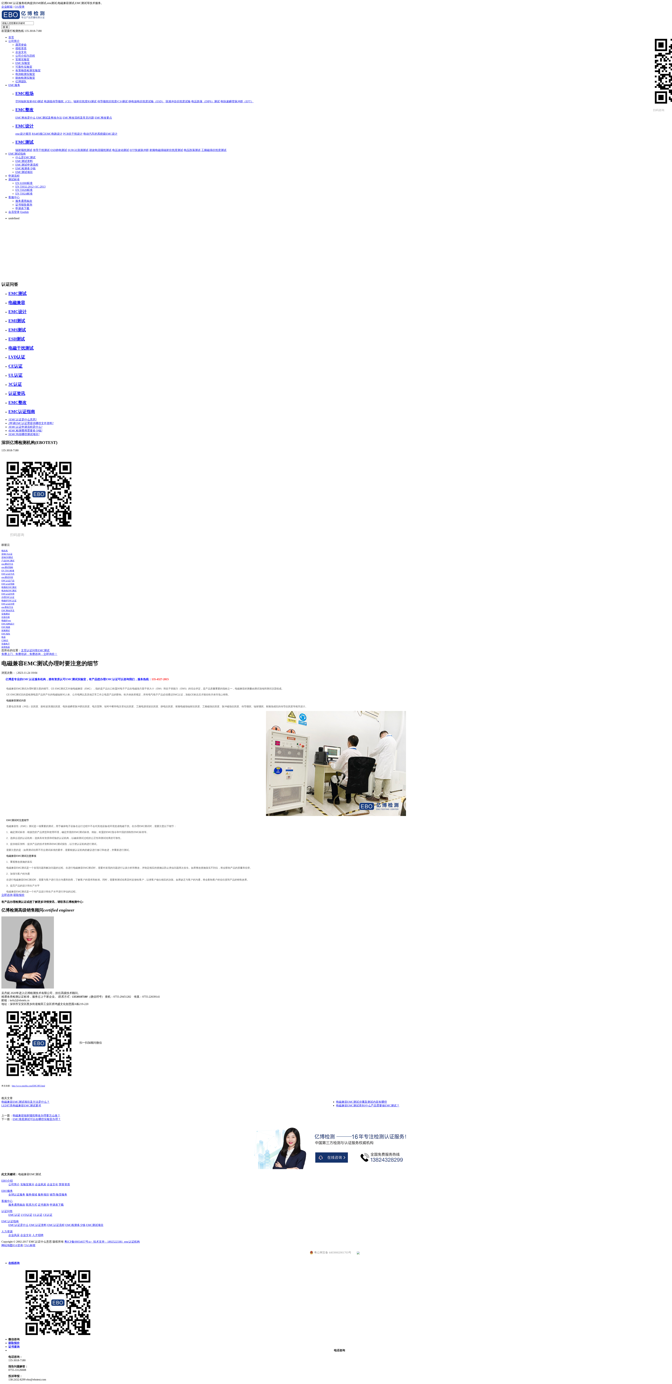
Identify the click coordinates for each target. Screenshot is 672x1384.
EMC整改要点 (103, 117)
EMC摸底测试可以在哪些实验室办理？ (37, 1119)
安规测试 (5, 614)
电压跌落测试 (192, 150)
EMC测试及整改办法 (49, 117)
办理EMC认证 (7, 597)
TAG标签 (30, 1245)
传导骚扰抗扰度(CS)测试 (112, 101)
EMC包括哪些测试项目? (24, 434)
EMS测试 (17, 330)
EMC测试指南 (17, 153)
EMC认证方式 (7, 574)
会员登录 (14, 212)
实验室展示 (27, 1184)
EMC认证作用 (7, 594)
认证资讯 (16, 393)
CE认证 (15, 366)
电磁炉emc (6, 620)
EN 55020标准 (24, 189)
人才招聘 (37, 1235)
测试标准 (14, 179)
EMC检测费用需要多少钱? (25, 430)
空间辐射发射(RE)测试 (29, 101)
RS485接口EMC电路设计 (47, 133)
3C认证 (15, 384)
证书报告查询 (23, 204)
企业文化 (21, 52)
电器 (3, 637)
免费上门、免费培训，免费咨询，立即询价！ (29, 654)
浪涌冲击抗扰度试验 (178, 101)
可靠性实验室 (23, 66)
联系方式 (31, 1204)
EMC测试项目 (24, 172)
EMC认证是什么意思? (22, 419)
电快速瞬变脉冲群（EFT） (237, 101)
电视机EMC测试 (8, 587)
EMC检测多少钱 (25, 168)
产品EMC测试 (7, 560)
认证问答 (32, 650)
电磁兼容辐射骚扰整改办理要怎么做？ (36, 1115)
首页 (11, 37)
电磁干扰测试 (21, 348)
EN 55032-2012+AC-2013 (30, 186)
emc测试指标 (7, 567)
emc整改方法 (7, 607)
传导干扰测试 (41, 150)
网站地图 (7, 1245)
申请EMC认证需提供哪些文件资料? (31, 423)
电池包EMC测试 (8, 590)
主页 (24, 650)
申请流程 (14, 175)
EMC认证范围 (7, 584)
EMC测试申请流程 (26, 164)
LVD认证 (16, 357)
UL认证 (15, 375)
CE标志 (4, 640)
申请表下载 (22, 208)
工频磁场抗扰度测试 (213, 150)
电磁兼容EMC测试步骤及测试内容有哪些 (361, 1101)
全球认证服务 (16, 1194)
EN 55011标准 (7, 570)
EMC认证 (14, 1214)
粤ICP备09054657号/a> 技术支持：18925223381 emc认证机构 (102, 1241)
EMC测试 (24, 142)
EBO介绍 (7, 1180)
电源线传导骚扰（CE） (58, 101)
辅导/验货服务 (58, 1194)
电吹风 (4, 550)
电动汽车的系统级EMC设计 (100, 133)
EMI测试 (16, 320)
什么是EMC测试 (25, 157)
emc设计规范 (23, 133)
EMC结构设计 (7, 624)
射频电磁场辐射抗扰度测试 (166, 150)
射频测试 (5, 630)
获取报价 (18, 895)
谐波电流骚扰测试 (100, 150)
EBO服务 (7, 1190)
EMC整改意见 (7, 610)
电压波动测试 (120, 150)
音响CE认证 (6, 554)
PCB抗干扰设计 (73, 133)
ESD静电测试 (58, 150)
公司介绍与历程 (25, 55)
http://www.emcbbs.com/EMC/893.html (28, 1086)
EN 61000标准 (24, 183)
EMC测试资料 (24, 161)
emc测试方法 (7, 564)
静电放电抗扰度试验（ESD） (146, 101)
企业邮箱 (7, 6)
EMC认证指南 (21, 411)
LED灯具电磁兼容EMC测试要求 (21, 1105)
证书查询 (43, 1204)
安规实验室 (22, 59)
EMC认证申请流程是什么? (25, 426)
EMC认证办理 (7, 604)
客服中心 (14, 197)
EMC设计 (24, 126)
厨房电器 (5, 647)
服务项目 (43, 1194)
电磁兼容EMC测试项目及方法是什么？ (25, 1101)
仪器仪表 (5, 617)
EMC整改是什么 (25, 117)
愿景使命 (21, 44)
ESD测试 (16, 339)
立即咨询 (7, 895)
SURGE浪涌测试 (78, 150)
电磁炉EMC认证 (8, 600)
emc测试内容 (7, 577)
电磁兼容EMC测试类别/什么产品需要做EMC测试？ (367, 1105)
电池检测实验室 (25, 74)
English (24, 212)
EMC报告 (5, 634)
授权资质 (21, 48)
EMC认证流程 (56, 1225)
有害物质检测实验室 (28, 70)
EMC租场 (24, 93)
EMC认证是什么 (18, 1225)
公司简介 (14, 41)
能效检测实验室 (25, 77)
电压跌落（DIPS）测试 (205, 101)
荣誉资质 (64, 1184)
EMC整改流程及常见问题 (78, 117)
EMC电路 (5, 627)
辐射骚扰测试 (23, 150)
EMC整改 (24, 109)
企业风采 (40, 1184)
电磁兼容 (16, 302)
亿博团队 (21, 81)
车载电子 (5, 644)
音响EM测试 (7, 557)
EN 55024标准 (24, 193)
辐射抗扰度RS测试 (85, 101)
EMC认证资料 (38, 1225)
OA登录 (19, 6)
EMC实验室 (22, 63)
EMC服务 (14, 85)
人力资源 (7, 1231)
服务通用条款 (23, 200)
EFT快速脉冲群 (139, 150)
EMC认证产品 (7, 580)
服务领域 (31, 1194)
